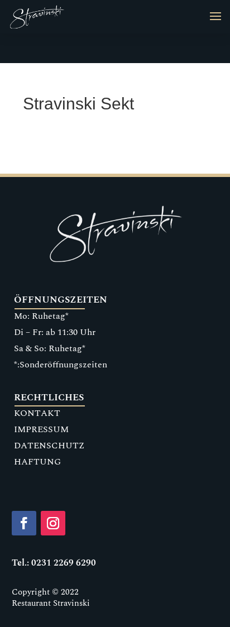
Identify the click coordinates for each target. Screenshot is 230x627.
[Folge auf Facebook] (24, 523)
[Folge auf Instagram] (53, 523)
